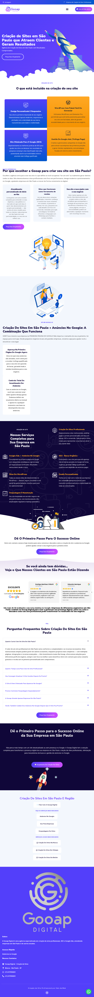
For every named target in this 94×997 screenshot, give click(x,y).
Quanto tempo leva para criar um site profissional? (24, 669)
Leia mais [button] (39, 600)
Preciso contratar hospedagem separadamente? (22, 691)
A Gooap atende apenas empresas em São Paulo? (23, 698)
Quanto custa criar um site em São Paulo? (20, 642)
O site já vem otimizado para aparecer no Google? (23, 684)
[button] (67, 9)
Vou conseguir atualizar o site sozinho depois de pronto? (26, 676)
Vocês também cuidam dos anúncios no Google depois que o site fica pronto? (34, 706)
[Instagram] (47, 992)
